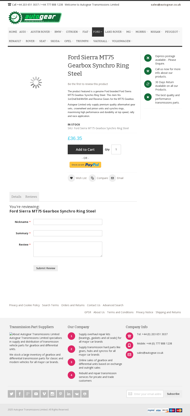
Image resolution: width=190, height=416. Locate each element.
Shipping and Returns (168, 312)
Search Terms (50, 305)
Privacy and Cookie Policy (24, 305)
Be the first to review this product (88, 84)
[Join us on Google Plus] (28, 393)
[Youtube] (36, 393)
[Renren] (85, 393)
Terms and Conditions (120, 312)
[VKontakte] (77, 393)
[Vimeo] (44, 393)
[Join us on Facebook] (20, 393)
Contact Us (93, 305)
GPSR (87, 312)
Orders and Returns (73, 305)
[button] (77, 178)
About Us (99, 312)
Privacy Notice (144, 312)
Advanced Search (113, 305)
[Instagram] (53, 393)
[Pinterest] (61, 393)
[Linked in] (69, 393)
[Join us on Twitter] (12, 393)
